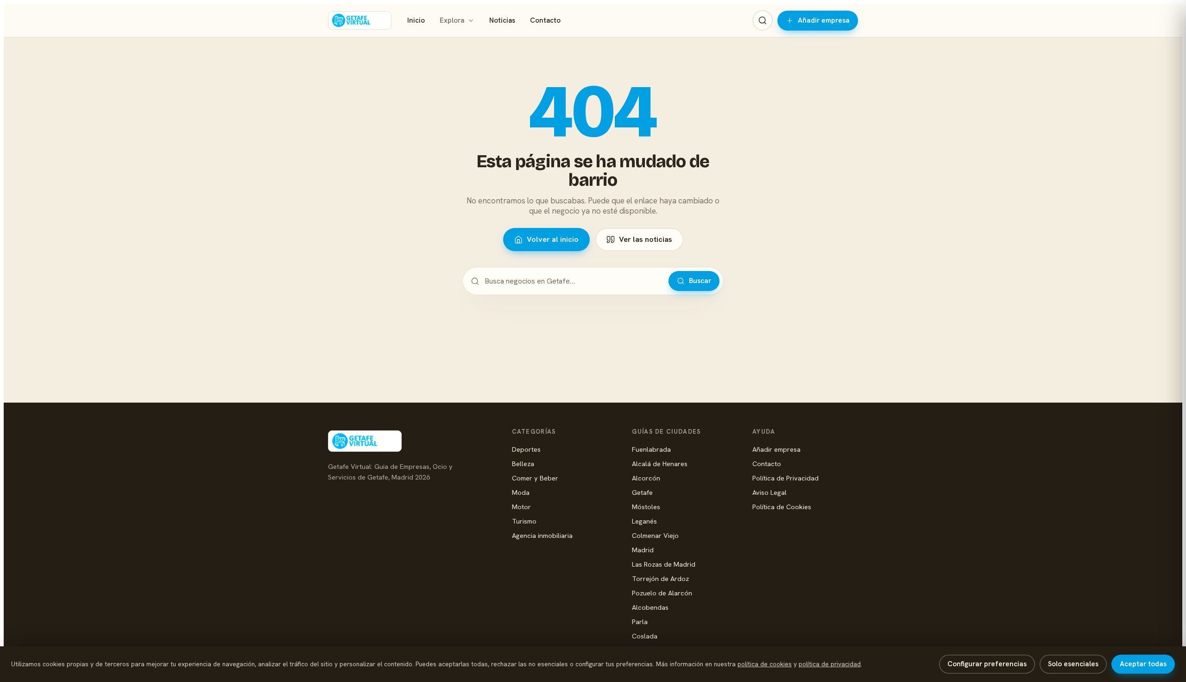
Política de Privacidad (785, 478)
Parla (640, 621)
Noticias (502, 20)
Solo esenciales (1073, 664)
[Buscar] (762, 20)
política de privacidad (830, 664)
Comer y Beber (535, 478)
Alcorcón (646, 478)
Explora (452, 20)
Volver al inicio (553, 239)
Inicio (416, 20)
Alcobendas (650, 607)
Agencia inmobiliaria (542, 535)
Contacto (545, 20)
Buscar (700, 280)
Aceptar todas (1143, 664)
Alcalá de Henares (660, 463)
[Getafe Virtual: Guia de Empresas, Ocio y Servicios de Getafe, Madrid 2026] (359, 20)
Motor (521, 506)
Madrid (643, 549)
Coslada (644, 635)
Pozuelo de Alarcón (662, 592)
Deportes (526, 449)
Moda (521, 492)
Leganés (644, 521)
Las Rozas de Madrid (663, 564)
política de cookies (765, 664)
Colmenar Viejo (655, 535)
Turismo (524, 521)
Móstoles (646, 506)
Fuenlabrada (651, 449)
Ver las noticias (645, 239)
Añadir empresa (824, 20)
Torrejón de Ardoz (660, 578)
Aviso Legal (769, 492)
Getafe (642, 492)
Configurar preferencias (987, 664)
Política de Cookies (781, 506)
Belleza (523, 463)
